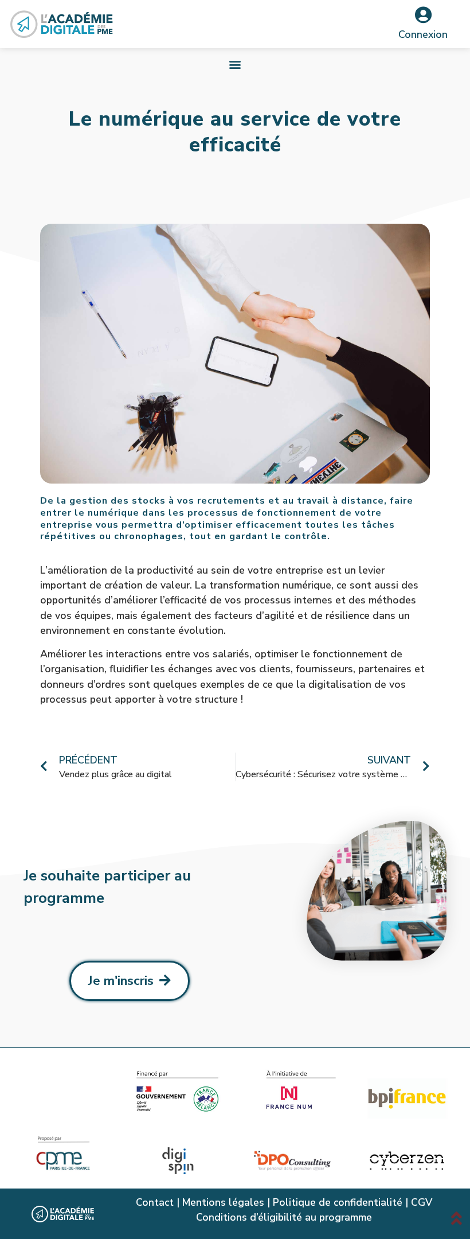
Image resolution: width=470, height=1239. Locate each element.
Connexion (423, 34)
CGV (421, 1202)
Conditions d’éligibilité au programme (284, 1217)
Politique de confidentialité (337, 1202)
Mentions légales (223, 1202)
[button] (235, 63)
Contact (155, 1202)
